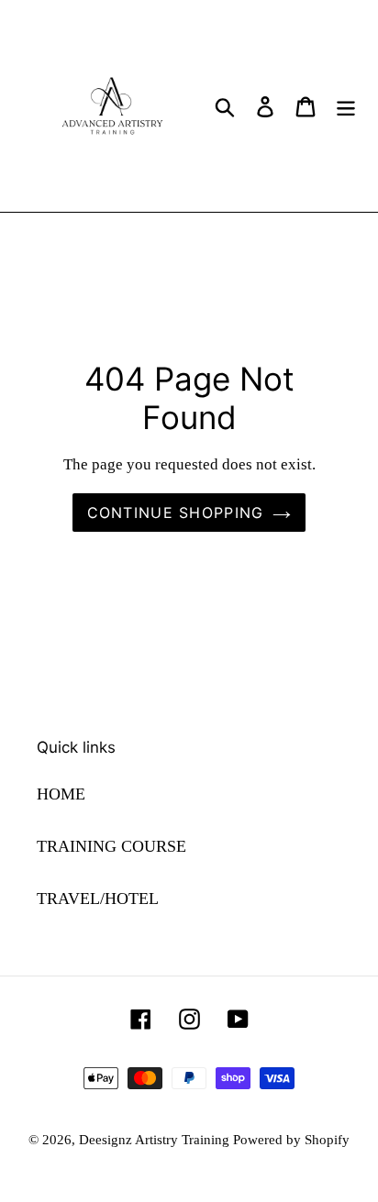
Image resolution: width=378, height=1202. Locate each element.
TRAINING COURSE (111, 846)
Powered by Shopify (291, 1139)
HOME (61, 794)
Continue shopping (175, 512)
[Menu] (346, 105)
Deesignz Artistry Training (156, 1139)
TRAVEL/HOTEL (98, 898)
